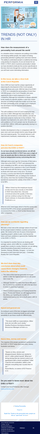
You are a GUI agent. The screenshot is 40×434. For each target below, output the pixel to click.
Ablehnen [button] (22, 428)
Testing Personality (20, 406)
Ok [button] (33, 428)
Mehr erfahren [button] (4, 433)
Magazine (19, 410)
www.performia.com (7, 389)
